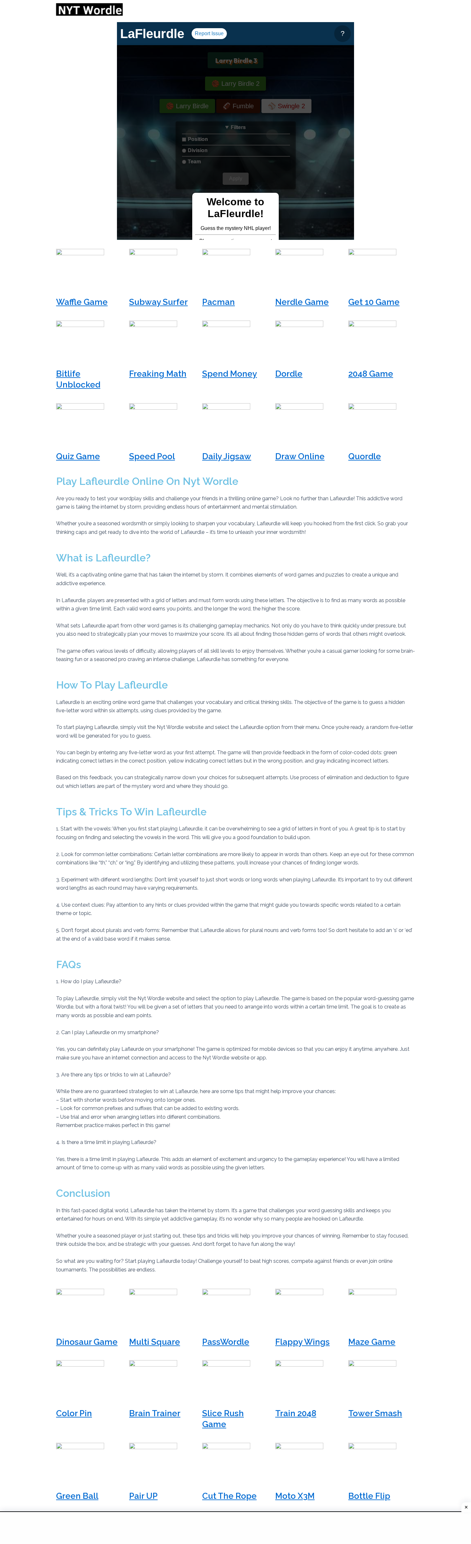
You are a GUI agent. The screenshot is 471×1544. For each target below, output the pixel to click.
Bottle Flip (369, 1496)
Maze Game (371, 1342)
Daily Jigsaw (226, 456)
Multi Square (154, 1342)
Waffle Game (82, 302)
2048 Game (370, 374)
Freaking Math (157, 374)
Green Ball (77, 1496)
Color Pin (74, 1413)
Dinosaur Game (87, 1342)
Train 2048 (295, 1413)
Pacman (218, 302)
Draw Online (300, 456)
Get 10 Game (374, 302)
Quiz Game (78, 456)
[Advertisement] (83, 118)
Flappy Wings (302, 1342)
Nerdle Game (302, 302)
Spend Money (229, 374)
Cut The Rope (229, 1496)
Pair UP (143, 1496)
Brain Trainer (154, 1413)
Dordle (288, 374)
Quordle (364, 456)
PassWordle (225, 1342)
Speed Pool (152, 456)
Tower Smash (375, 1413)
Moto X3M (295, 1496)
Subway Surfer (158, 302)
